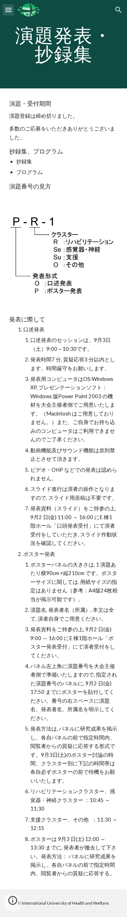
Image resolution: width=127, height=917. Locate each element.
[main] (63, 44)
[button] (8, 9)
